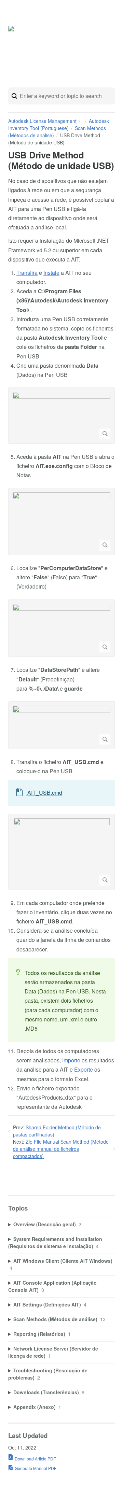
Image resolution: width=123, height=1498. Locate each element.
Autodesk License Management (42, 120)
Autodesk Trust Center (73, 40)
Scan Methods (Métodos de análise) (57, 132)
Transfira (27, 273)
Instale (51, 273)
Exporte (83, 1069)
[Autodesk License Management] (29, 38)
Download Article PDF (35, 1458)
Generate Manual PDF (35, 1468)
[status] (61, 1000)
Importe (71, 1060)
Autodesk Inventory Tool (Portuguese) (58, 124)
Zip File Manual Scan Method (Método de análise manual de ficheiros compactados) (61, 1148)
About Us (99, 41)
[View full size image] (61, 415)
